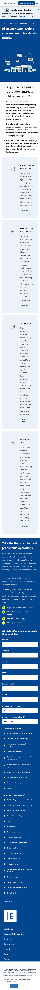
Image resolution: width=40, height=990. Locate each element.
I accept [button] (14, 986)
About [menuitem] (7, 949)
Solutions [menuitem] (8, 928)
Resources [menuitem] (9, 944)
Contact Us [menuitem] (9, 954)
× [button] (35, 965)
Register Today (25, 16)
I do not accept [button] (24, 986)
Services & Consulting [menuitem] (14, 933)
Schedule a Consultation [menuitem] (26, 3)
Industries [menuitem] (8, 938)
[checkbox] (20, 761)
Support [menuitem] (8, 959)
